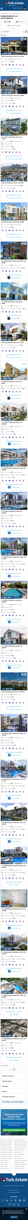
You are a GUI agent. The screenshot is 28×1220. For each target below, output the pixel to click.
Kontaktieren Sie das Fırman (15, 68)
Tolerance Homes (16, 444)
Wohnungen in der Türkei (7, 1140)
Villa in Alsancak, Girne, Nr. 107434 (13, 692)
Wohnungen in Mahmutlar (21, 1142)
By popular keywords (8, 1096)
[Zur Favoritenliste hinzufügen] (25, 39)
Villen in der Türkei (19, 1150)
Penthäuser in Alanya (20, 1162)
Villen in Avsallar (5, 1160)
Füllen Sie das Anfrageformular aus (14, 1130)
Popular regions (7, 1081)
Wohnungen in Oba (5, 1146)
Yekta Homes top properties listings (12, 1101)
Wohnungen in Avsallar (6, 1144)
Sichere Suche (21, 21)
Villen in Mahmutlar (19, 1154)
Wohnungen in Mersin (6, 1156)
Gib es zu (14, 1217)
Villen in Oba (18, 1156)
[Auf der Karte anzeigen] (3, 65)
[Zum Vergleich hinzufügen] (22, 39)
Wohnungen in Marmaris (7, 1158)
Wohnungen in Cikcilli (6, 1148)
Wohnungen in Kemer (20, 1146)
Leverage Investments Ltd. (15, 71)
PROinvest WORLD (15, 277)
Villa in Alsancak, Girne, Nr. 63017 (13, 183)
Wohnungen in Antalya (6, 1142)
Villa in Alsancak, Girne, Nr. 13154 (13, 56)
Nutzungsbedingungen (14, 1192)
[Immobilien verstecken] (6, 65)
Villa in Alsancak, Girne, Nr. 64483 (13, 222)
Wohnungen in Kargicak (20, 1144)
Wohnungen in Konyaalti (7, 1150)
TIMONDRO (16, 884)
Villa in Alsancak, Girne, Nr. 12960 (13, 95)
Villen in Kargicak (19, 1158)
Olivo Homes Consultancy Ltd (15, 158)
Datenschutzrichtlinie (14, 1190)
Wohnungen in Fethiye (20, 1148)
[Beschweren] (23, 65)
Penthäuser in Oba (19, 1166)
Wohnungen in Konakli (6, 1154)
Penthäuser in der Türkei (21, 1160)
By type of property (8, 1076)
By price (4, 1091)
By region (5, 1086)
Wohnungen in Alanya (20, 1140)
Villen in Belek (4, 1166)
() (15, 8)
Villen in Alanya (18, 1152)
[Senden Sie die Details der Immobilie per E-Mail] (13, 65)
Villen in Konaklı (4, 1162)
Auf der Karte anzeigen (14, 25)
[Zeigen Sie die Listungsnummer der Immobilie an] (20, 65)
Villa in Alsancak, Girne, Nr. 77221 (13, 342)
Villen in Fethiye (4, 1168)
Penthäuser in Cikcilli (20, 1168)
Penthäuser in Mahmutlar (21, 1164)
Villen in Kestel (4, 1164)
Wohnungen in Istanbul (6, 1152)
